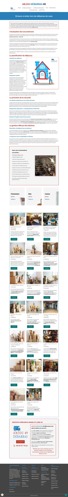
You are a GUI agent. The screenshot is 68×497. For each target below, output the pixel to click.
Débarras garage (49, 441)
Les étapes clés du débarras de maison (33, 315)
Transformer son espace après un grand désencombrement (50, 286)
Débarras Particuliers (27, 7)
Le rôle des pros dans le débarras (17, 285)
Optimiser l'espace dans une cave (19, 159)
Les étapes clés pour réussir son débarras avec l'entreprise (17, 257)
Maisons (48, 436)
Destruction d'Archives (35, 442)
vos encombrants (47, 434)
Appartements (34, 438)
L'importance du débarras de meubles (33, 402)
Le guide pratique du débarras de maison (50, 344)
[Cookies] (2, 495)
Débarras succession (41, 441)
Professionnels (34, 439)
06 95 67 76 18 (42, 10)
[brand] (13, 9)
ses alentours (43, 433)
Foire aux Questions (45, 468)
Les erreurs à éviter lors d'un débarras (16, 373)
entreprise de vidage (43, 436)
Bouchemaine (43, 445)
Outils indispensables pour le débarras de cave (21, 174)
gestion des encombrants (14, 471)
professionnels (17, 475)
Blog (29, 194)
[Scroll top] (66, 495)
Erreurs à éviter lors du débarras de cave (20, 165)
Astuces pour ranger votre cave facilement (20, 161)
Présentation (15, 194)
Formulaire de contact (33, 10)
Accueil (19, 7)
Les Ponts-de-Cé (49, 445)
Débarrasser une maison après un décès (50, 257)
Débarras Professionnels (39, 7)
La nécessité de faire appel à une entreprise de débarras (17, 344)
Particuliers (47, 438)
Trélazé (32, 446)
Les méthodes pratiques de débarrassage (16, 227)
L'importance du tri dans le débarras (16, 315)
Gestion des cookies (34, 495)
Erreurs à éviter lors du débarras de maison (33, 286)
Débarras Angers (54, 468)
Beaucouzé (37, 445)
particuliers (11, 475)
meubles (34, 434)
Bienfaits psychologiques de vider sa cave (20, 172)
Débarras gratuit (44, 442)
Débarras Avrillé (54, 483)
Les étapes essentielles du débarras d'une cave (21, 176)
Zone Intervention (52, 7)
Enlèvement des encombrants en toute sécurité (50, 373)
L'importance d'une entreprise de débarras (33, 257)
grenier (37, 430)
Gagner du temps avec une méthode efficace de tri (22, 167)
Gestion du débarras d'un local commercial (17, 402)
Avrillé (36, 446)
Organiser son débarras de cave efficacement (21, 163)
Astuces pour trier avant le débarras (32, 344)
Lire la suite (14, 239)
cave (34, 430)
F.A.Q (47, 7)
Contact (47, 194)
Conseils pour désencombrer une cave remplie (50, 315)
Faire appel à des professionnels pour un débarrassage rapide (50, 228)
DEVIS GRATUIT (20, 441)
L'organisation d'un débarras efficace (32, 373)
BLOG (42, 484)
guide (51, 436)
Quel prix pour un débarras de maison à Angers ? (33, 227)
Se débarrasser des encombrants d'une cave (20, 169)
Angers (32, 445)
